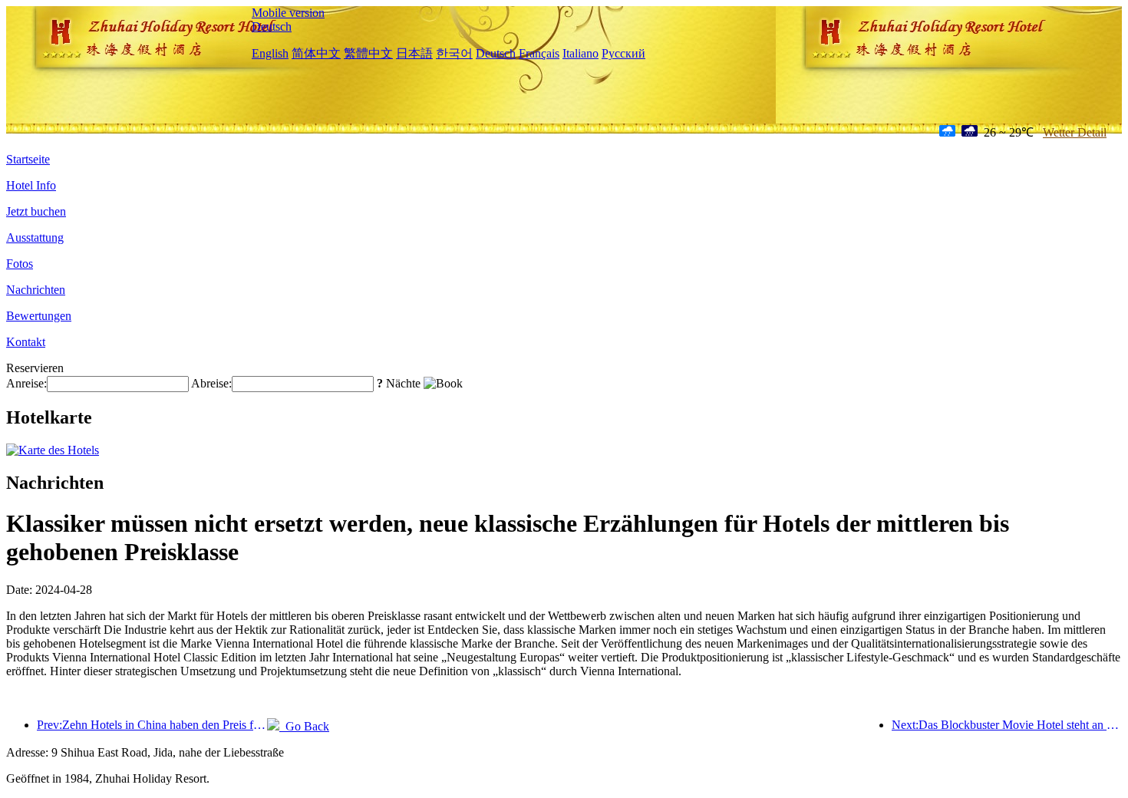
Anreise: (26, 383)
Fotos (19, 263)
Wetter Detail (1075, 132)
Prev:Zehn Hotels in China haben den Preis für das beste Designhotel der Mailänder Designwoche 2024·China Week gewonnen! (152, 724)
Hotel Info (31, 185)
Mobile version (288, 12)
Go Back (304, 726)
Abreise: (211, 383)
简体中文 (316, 53)
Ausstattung (35, 237)
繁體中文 (368, 53)
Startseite (28, 159)
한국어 (454, 53)
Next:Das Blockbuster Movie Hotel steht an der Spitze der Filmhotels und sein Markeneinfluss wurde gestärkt (1007, 724)
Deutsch (272, 26)
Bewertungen (38, 315)
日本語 (414, 53)
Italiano (580, 53)
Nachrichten (35, 289)
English (270, 53)
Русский (623, 53)
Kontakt (25, 341)
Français (539, 53)
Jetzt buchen (36, 211)
